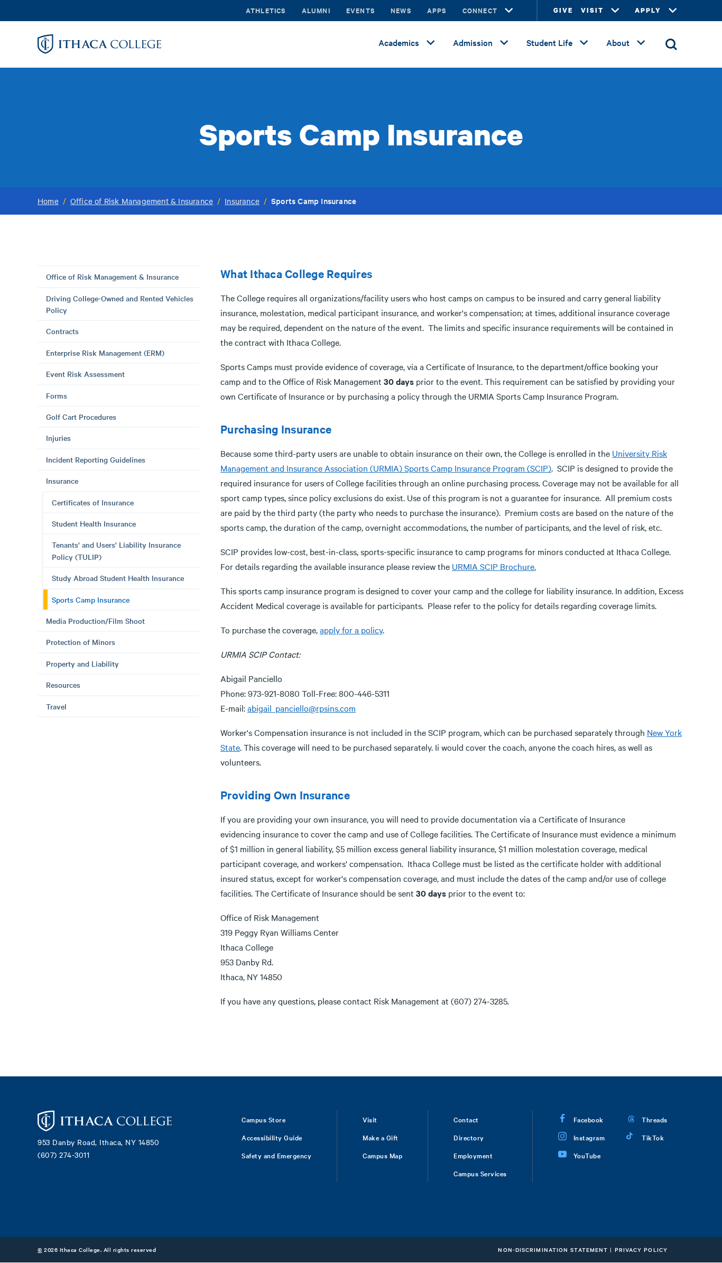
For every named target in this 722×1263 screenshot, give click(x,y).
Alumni (316, 10)
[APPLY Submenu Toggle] (672, 10)
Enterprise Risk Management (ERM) (105, 352)
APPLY (648, 10)
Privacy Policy (641, 1249)
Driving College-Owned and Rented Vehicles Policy (119, 304)
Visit (370, 1119)
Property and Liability (82, 663)
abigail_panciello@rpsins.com (301, 708)
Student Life (549, 42)
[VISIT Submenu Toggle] (615, 10)
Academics (398, 42)
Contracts (62, 331)
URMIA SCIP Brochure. (494, 566)
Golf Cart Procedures (81, 416)
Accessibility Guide (272, 1137)
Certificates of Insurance (93, 502)
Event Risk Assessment (85, 373)
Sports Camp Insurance (90, 599)
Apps (437, 10)
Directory (468, 1137)
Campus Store (263, 1119)
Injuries (58, 437)
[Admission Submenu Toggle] (504, 43)
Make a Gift (381, 1137)
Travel (56, 706)
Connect (479, 10)
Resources (63, 684)
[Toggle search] (671, 44)
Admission (473, 42)
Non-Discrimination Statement (553, 1249)
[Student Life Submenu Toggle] (584, 43)
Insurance (242, 201)
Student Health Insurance (94, 523)
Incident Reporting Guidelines (95, 459)
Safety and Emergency (276, 1155)
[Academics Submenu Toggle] (430, 43)
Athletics (266, 10)
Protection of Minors (80, 642)
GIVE (563, 10)
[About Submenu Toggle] (641, 43)
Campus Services (480, 1173)
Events (360, 10)
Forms (56, 395)
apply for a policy (351, 629)
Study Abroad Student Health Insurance (118, 578)
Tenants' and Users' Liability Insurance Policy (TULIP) (116, 550)
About (618, 42)
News (401, 10)
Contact (466, 1119)
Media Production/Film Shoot (95, 620)
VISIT (592, 10)
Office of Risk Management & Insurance (141, 201)
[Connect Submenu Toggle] (509, 10)
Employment (473, 1155)
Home (48, 201)
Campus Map (382, 1155)
